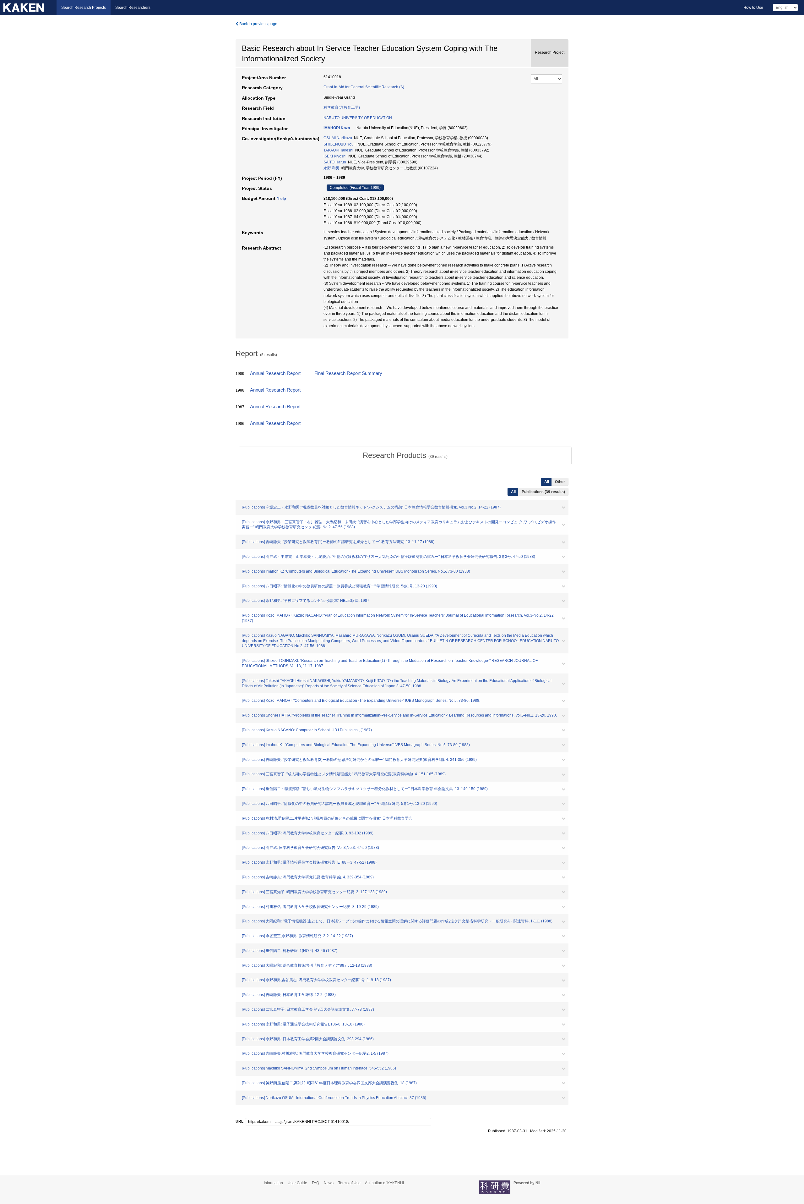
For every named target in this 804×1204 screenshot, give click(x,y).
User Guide (297, 1183)
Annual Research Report (275, 373)
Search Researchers (132, 7)
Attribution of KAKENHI (384, 1183)
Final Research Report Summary (348, 373)
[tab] (405, 455)
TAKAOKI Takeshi (338, 150)
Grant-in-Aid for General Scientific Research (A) (363, 87)
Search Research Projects (83, 7)
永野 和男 (331, 168)
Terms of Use (349, 1183)
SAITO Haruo (334, 162)
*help (281, 198)
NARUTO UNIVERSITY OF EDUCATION (357, 118)
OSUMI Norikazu (337, 138)
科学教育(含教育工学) (341, 107)
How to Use (753, 7)
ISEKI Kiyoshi (334, 156)
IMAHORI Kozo (336, 128)
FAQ (315, 1183)
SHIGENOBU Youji (339, 144)
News (329, 1183)
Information (273, 1183)
